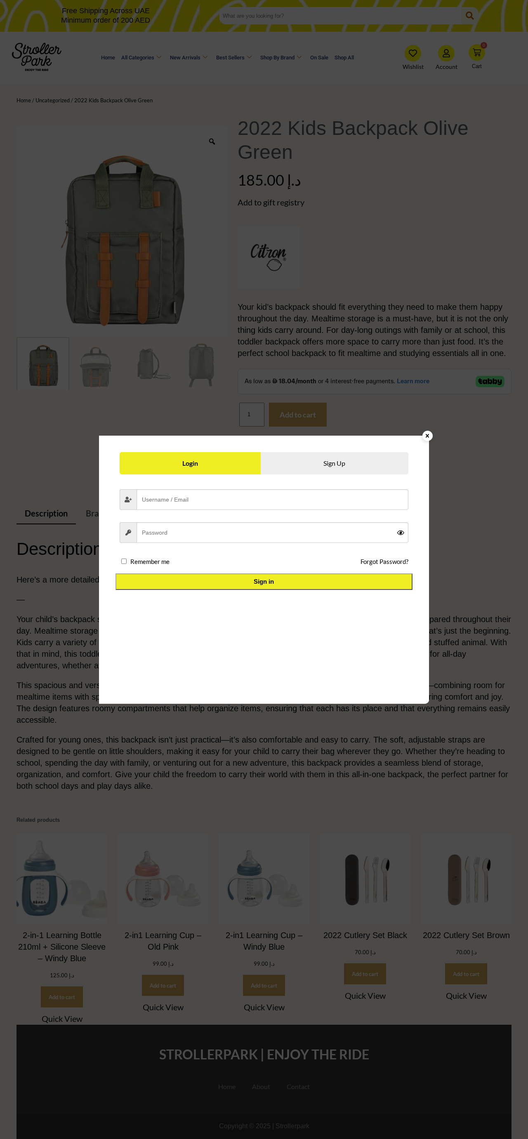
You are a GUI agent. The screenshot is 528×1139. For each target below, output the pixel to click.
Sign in (264, 581)
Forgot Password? (384, 561)
